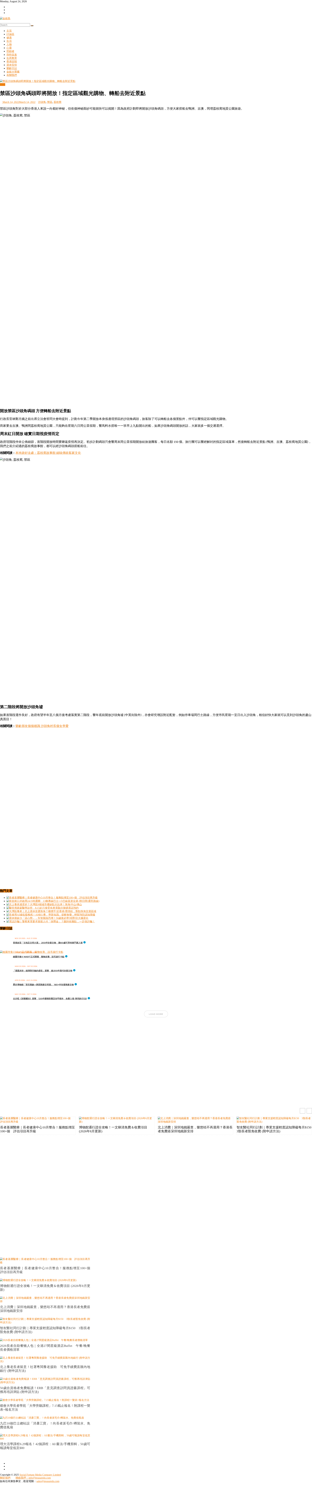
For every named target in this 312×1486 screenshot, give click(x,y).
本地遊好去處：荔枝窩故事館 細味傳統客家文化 (48, 453)
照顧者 (10, 51)
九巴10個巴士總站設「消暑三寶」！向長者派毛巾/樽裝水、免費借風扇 (45, 1425)
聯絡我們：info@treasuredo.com (33, 1477)
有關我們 (11, 75)
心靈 (9, 47)
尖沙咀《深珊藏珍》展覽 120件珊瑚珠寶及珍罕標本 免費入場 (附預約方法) (50, 998)
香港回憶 (11, 61)
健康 (9, 37)
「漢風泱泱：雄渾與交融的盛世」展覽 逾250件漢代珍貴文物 (42, 970)
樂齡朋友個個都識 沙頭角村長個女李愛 (42, 726)
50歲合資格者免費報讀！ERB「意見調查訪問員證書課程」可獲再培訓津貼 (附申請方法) (45, 1390)
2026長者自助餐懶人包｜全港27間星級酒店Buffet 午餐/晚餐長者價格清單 (45, 1347)
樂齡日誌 (11, 68)
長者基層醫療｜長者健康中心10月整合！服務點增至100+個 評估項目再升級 (37, 1129)
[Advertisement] (156, 382)
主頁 (9, 30)
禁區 (49, 102)
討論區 (10, 34)
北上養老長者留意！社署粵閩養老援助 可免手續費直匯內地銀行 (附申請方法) (45, 1368)
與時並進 (11, 54)
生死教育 (11, 58)
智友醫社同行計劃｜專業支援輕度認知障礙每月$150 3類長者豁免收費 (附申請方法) (274, 1129)
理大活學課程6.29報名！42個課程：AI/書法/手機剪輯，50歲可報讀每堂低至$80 (45, 1446)
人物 (9, 44)
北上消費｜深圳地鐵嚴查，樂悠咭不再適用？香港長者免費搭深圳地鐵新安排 (195, 1129)
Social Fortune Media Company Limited (40, 1474)
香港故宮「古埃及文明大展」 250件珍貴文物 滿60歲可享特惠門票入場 (48, 942)
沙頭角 (42, 102)
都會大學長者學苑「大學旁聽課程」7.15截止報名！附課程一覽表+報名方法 (45, 1407)
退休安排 (11, 64)
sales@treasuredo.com (47, 1481)
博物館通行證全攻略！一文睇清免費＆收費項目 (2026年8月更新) (113, 1129)
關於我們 (5, 1477)
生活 (9, 41)
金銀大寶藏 (13, 71)
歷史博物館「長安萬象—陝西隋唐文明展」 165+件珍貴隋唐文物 (43, 984)
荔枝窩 (57, 102)
